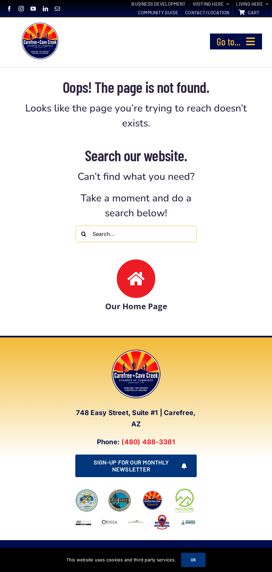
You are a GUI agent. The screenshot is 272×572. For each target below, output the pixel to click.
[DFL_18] (185, 489)
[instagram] (21, 8)
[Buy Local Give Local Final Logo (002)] (162, 516)
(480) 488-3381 (148, 442)
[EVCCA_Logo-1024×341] (110, 516)
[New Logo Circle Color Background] (39, 23)
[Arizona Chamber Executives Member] (83, 516)
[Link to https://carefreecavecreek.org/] (136, 279)
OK (193, 559)
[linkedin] (45, 8)
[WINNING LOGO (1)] (188, 520)
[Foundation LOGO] (152, 491)
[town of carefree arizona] (86, 491)
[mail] (57, 8)
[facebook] (9, 8)
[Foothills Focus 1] (136, 522)
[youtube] (33, 8)
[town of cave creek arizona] (119, 491)
